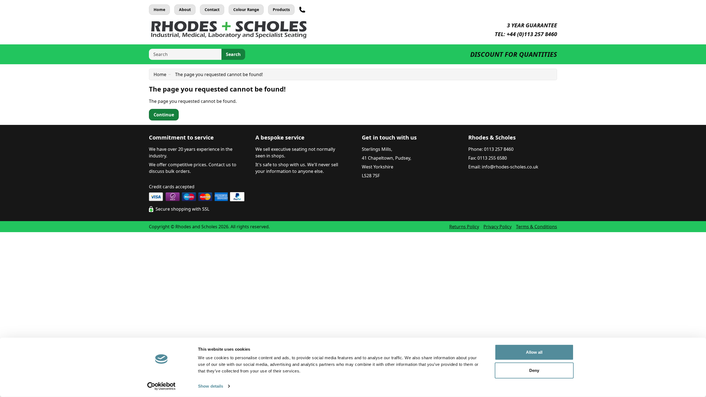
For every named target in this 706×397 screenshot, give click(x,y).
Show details (210, 386)
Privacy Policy (497, 227)
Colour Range (246, 9)
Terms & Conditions (536, 227)
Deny (534, 370)
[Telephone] (302, 9)
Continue (164, 115)
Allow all (534, 352)
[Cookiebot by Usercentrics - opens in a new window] (161, 386)
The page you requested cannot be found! (219, 74)
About (185, 9)
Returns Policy (464, 227)
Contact (212, 9)
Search (233, 54)
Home (159, 9)
